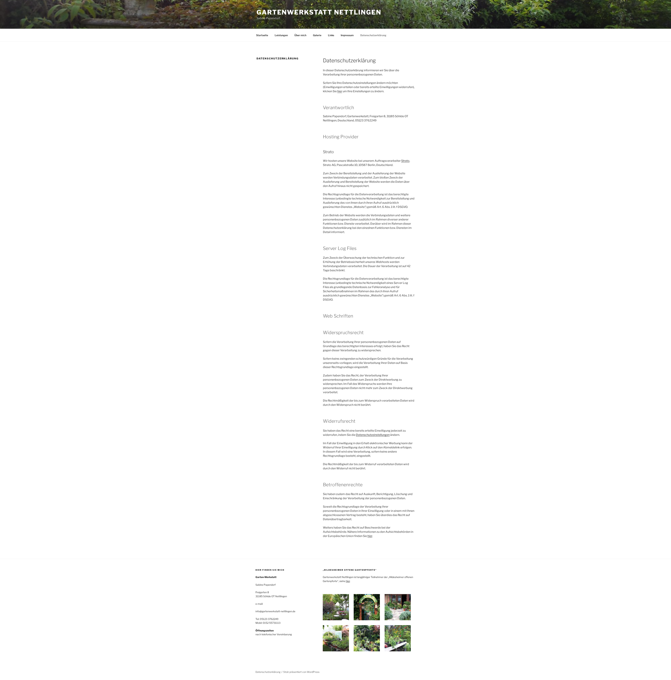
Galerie (317, 35)
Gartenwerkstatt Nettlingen (319, 12)
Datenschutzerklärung (373, 35)
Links (331, 35)
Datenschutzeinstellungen (373, 435)
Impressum (347, 35)
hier (339, 91)
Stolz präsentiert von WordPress (301, 671)
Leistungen (281, 35)
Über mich (300, 35)
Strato (405, 160)
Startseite (262, 35)
